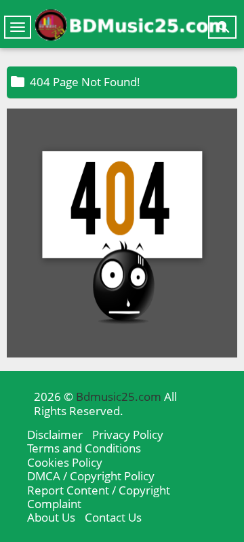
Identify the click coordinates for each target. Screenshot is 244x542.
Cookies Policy (64, 462)
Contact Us (113, 517)
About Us (51, 517)
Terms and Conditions (84, 448)
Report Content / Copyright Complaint (98, 496)
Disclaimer (55, 434)
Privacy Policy (127, 434)
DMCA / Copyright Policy (91, 476)
